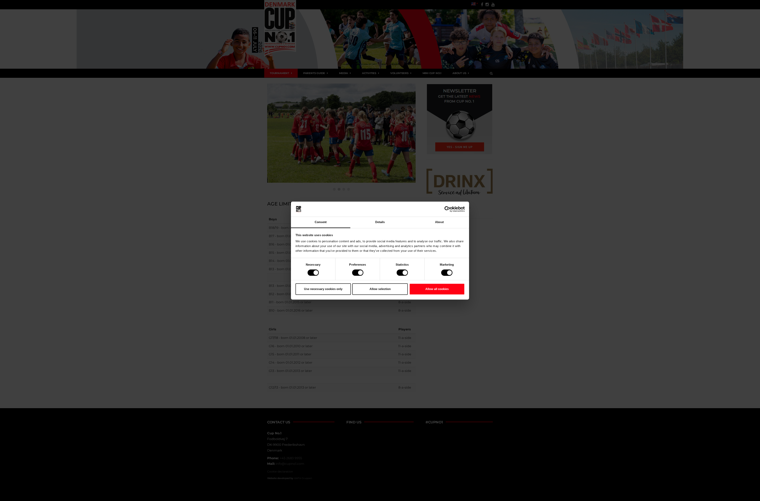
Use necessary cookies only (323, 289)
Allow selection (380, 289)
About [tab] (439, 222)
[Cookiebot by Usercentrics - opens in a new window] (447, 209)
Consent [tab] (321, 222)
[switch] (357, 272)
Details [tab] (380, 222)
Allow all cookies (437, 289)
